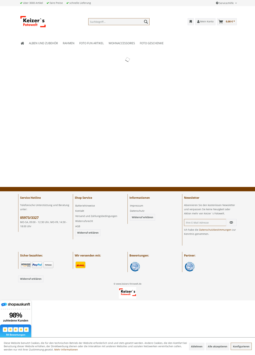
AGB (77, 226)
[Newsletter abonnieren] (231, 222)
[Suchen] (146, 21)
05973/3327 (29, 217)
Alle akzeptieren (217, 346)
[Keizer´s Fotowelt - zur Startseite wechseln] (33, 22)
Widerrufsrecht (84, 221)
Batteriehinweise (85, 205)
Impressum (136, 205)
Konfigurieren (241, 346)
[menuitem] (119, 21)
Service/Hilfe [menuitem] (226, 3)
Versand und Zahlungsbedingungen (96, 216)
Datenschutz (137, 210)
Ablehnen (196, 346)
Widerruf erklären (88, 232)
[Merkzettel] (191, 21)
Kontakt (79, 210)
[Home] (22, 43)
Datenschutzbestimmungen (215, 229)
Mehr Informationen (66, 349)
